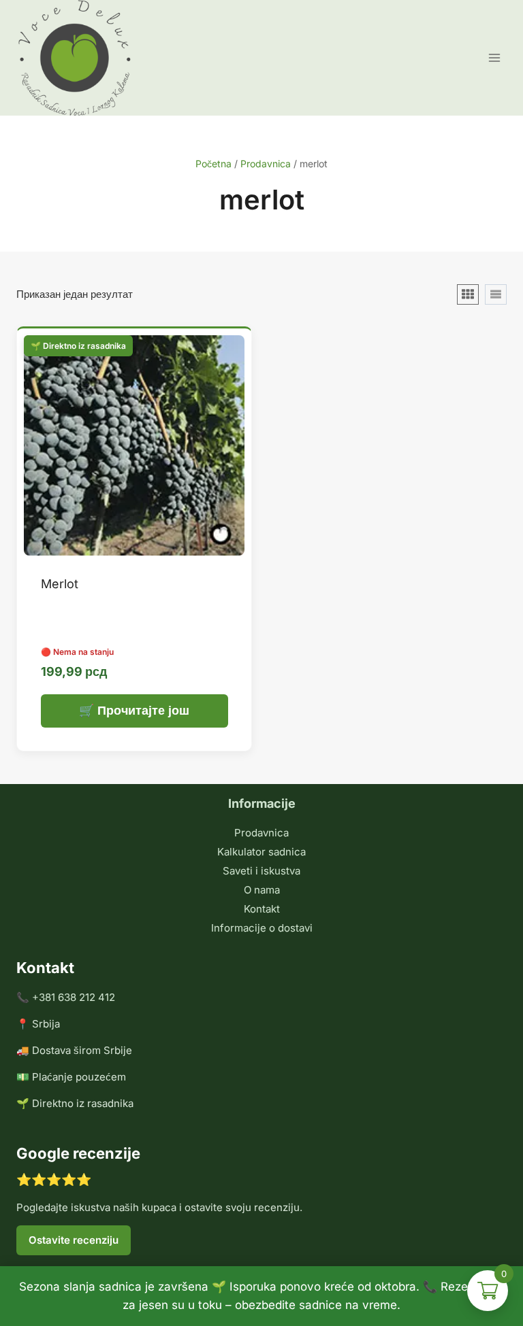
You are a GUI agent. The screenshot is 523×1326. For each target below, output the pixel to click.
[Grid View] (468, 294)
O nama (262, 889)
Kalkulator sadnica (261, 851)
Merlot (59, 584)
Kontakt (262, 908)
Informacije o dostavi (262, 927)
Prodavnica (261, 832)
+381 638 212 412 (73, 997)
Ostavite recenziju (73, 1240)
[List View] (496, 294)
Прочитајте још (143, 710)
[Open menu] (494, 57)
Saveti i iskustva (261, 870)
